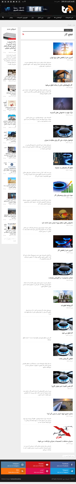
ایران (48, 17)
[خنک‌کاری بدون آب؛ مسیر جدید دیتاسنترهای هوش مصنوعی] (12, 196)
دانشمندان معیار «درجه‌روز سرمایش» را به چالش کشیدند (10, 185)
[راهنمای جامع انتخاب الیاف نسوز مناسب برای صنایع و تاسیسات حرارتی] (12, 72)
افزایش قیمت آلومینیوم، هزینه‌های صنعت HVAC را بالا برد (10, 216)
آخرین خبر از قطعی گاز (65, 250)
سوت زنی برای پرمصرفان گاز (63, 195)
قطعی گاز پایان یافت (66, 358)
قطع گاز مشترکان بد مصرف (64, 167)
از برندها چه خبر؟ (12, 39)
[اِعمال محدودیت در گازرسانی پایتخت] (63, 269)
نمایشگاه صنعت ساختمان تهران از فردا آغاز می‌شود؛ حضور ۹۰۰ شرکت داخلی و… (9, 123)
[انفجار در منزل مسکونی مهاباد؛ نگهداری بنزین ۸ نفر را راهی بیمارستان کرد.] (12, 134)
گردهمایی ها (57, 17)
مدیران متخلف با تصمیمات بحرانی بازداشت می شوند (55, 441)
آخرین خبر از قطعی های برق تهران (61, 57)
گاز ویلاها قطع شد (67, 305)
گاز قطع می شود (67, 333)
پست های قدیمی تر (69, 456)
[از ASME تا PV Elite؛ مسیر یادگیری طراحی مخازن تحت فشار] (12, 103)
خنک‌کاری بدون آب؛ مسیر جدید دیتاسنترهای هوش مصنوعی (10, 201)
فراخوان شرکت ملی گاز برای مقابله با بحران (58, 140)
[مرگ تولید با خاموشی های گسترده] (63, 104)
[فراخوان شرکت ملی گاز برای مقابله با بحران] (63, 131)
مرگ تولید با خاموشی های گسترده (61, 112)
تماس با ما (57, 1)
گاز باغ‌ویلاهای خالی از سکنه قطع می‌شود (59, 85)
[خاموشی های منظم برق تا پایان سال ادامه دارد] (63, 214)
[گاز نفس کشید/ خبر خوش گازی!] (63, 377)
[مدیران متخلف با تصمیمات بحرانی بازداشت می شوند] (63, 432)
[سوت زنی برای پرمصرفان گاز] (63, 186)
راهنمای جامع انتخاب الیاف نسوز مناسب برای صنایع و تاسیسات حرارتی (9, 77)
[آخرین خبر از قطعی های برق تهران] (63, 48)
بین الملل (40, 17)
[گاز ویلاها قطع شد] (63, 296)
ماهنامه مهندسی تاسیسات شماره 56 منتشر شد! (11, 93)
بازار (33, 17)
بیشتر (11, 17)
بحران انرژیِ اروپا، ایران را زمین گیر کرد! (60, 413)
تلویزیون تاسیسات (22, 17)
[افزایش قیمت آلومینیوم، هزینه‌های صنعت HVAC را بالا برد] (12, 211)
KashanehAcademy (16, 479)
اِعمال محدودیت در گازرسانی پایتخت (60, 278)
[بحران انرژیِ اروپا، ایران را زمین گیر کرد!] (63, 405)
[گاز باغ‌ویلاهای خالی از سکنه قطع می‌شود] (63, 76)
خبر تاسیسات (69, 17)
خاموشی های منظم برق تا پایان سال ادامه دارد (57, 222)
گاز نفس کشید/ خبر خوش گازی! (62, 386)
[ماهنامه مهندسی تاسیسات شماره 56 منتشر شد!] (12, 88)
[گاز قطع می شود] (63, 324)
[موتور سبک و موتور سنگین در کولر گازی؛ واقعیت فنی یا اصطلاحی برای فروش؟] (12, 226)
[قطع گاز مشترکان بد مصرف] (63, 159)
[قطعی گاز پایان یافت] (63, 350)
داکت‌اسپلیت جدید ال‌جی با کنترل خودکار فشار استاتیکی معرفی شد (10, 46)
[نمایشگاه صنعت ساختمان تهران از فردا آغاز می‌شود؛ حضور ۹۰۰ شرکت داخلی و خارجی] (12, 117)
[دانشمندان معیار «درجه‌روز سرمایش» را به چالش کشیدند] (12, 180)
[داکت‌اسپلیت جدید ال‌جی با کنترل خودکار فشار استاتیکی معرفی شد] (9, 36)
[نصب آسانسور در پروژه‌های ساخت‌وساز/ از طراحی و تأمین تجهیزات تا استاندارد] (12, 150)
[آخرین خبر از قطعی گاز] (63, 241)
